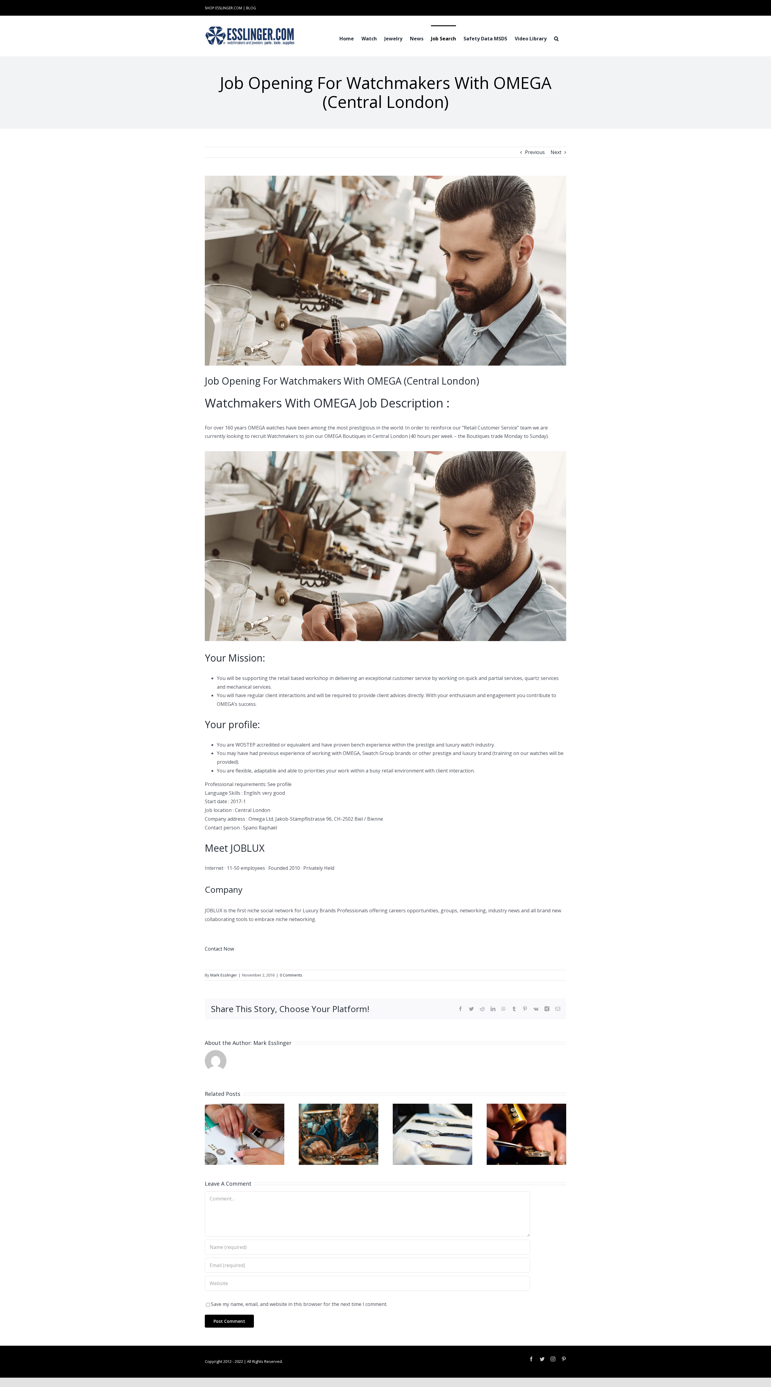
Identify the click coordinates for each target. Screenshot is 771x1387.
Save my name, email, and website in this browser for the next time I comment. (299, 1304)
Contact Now (219, 948)
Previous (535, 152)
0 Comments (291, 975)
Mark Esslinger (223, 975)
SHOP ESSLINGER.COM (223, 8)
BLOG (251, 8)
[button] (556, 38)
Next (556, 152)
